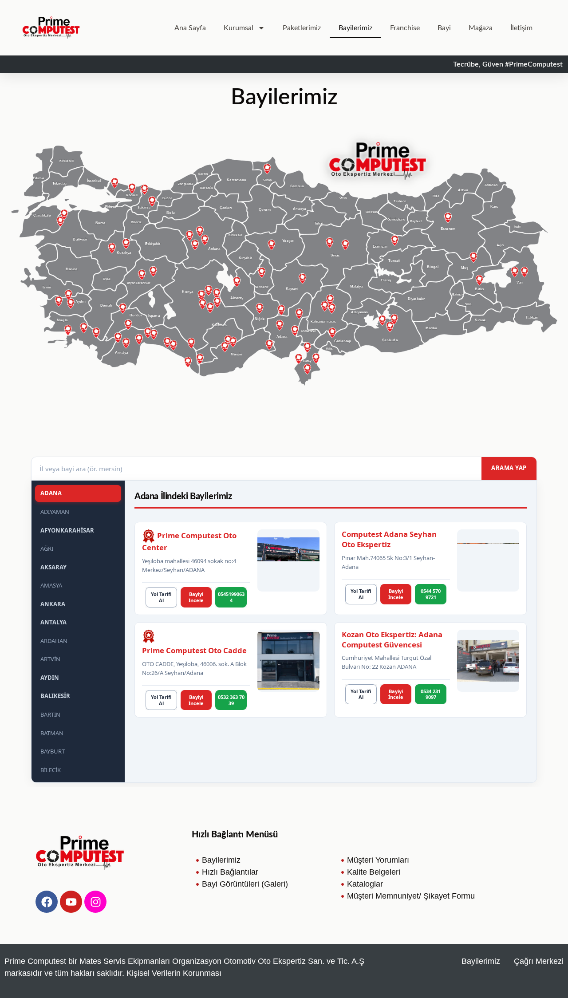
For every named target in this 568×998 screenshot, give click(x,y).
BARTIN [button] (50, 714)
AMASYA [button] (51, 585)
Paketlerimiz (302, 28)
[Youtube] (71, 902)
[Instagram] (95, 902)
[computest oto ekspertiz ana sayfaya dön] (51, 27)
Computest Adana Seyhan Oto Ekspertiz (389, 539)
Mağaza (481, 28)
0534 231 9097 (431, 694)
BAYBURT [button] (52, 751)
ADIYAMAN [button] (54, 512)
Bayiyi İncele (196, 597)
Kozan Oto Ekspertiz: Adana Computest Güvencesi (392, 640)
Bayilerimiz (355, 28)
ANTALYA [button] (53, 622)
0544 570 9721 (431, 594)
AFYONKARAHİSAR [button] (67, 530)
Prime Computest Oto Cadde (194, 650)
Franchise (405, 28)
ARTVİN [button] (50, 659)
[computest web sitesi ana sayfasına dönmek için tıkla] (80, 853)
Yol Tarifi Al (161, 597)
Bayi (444, 28)
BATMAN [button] (51, 733)
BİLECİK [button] (50, 770)
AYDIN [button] (49, 678)
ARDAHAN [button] (53, 641)
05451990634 (231, 597)
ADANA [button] (51, 493)
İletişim (521, 28)
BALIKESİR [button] (55, 696)
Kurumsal (238, 28)
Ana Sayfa (190, 28)
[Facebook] (47, 902)
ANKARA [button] (52, 604)
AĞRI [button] (46, 548)
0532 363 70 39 (231, 700)
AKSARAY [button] (53, 567)
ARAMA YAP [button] (509, 468)
